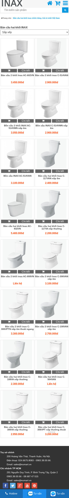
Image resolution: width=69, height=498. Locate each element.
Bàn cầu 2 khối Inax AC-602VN (17, 75)
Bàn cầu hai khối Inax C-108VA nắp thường (17, 378)
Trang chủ (7, 18)
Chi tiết (26, 70)
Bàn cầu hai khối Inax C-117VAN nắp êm (51, 177)
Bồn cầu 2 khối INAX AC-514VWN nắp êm (17, 126)
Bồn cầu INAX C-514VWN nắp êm (52, 126)
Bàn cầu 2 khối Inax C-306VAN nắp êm (51, 277)
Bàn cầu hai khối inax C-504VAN (51, 378)
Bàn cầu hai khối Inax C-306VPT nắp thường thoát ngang (51, 429)
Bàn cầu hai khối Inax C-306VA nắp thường (17, 428)
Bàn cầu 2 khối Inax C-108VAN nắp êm (51, 327)
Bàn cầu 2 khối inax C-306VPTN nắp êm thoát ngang (17, 327)
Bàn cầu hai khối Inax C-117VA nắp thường (51, 227)
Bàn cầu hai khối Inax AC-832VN (17, 227)
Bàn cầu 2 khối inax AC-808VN (17, 276)
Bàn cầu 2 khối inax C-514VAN (51, 75)
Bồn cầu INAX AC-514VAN (17, 176)
